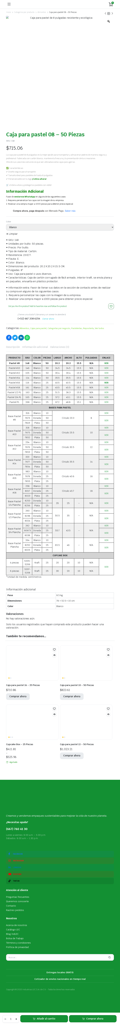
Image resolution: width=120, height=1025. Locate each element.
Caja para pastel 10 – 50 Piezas (77, 685)
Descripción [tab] (13, 347)
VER (106, 363)
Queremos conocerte (17, 901)
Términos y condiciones (18, 942)
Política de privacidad (17, 947)
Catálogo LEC (13, 929)
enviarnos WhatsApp (24, 196)
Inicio (8, 12)
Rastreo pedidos (15, 910)
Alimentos (42, 12)
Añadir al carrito (46, 1018)
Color (8, 221)
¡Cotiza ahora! (39, 179)
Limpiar (13, 234)
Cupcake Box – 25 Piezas (19, 744)
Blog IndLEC (12, 934)
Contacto (11, 905)
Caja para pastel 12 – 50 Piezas (77, 744)
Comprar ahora (94, 1018)
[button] (111, 306)
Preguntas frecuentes (17, 897)
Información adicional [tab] (35, 347)
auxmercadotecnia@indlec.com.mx (26, 844)
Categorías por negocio (59, 328)
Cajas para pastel (38, 328)
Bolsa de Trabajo (15, 938)
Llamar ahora (48, 319)
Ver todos (99, 328)
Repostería (88, 328)
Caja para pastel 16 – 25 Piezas (23, 685)
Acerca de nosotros (16, 925)
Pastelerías (76, 328)
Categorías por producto (24, 12)
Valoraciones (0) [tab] (59, 347)
